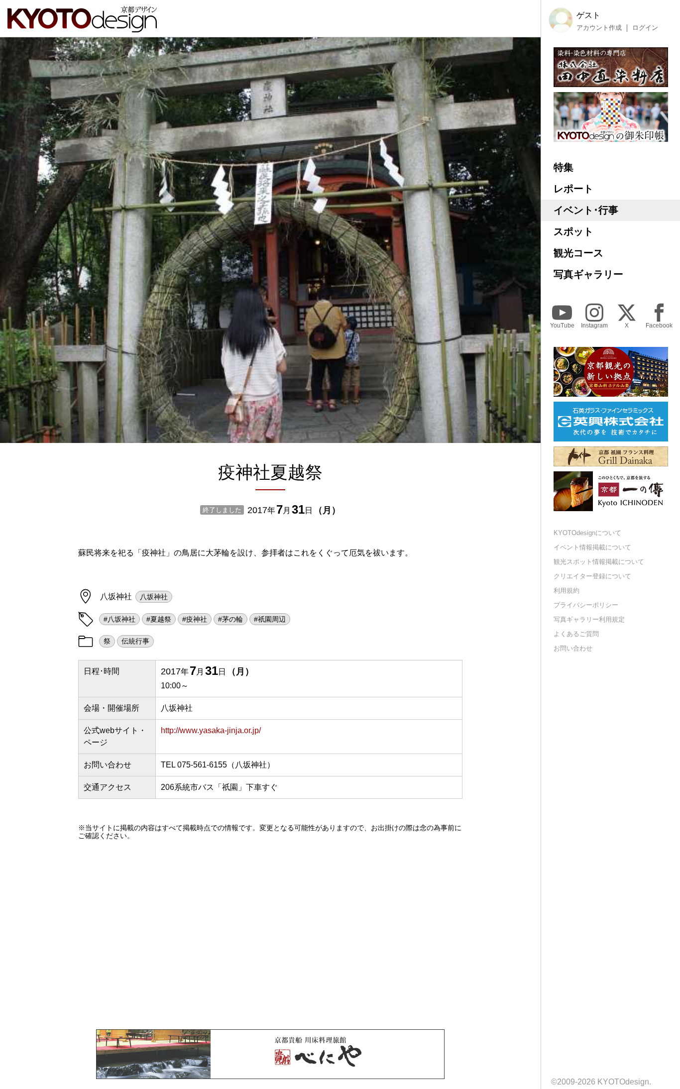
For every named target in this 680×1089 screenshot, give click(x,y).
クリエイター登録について (592, 576)
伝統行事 (135, 641)
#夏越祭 (158, 619)
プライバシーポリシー (586, 604)
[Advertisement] (270, 934)
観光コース (578, 252)
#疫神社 (194, 619)
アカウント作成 (599, 27)
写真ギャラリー (588, 274)
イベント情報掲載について (592, 547)
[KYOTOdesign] (82, 27)
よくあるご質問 (576, 633)
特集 (563, 167)
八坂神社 (154, 597)
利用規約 (566, 590)
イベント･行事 (586, 210)
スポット (573, 231)
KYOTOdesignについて (587, 533)
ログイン (645, 27)
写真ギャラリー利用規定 (589, 619)
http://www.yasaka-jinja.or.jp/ (211, 730)
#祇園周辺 (270, 619)
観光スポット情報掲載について (599, 561)
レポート (573, 188)
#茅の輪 (230, 619)
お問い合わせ (573, 648)
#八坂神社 (119, 619)
